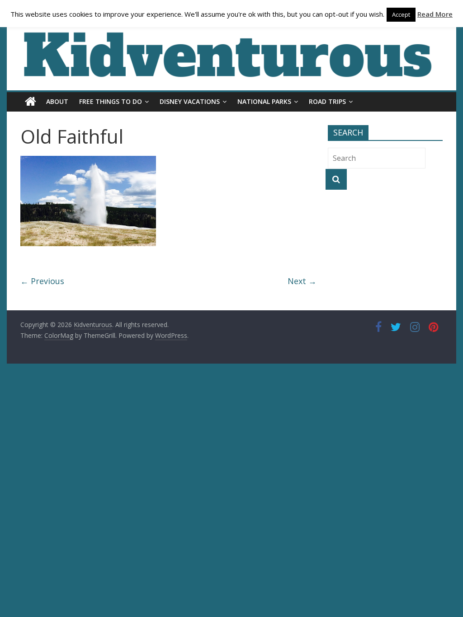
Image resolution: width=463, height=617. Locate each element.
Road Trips (327, 101)
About (57, 101)
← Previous (42, 281)
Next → (302, 281)
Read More (435, 14)
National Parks (264, 101)
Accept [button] (401, 14)
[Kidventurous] (30, 101)
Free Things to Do (110, 101)
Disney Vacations (190, 101)
